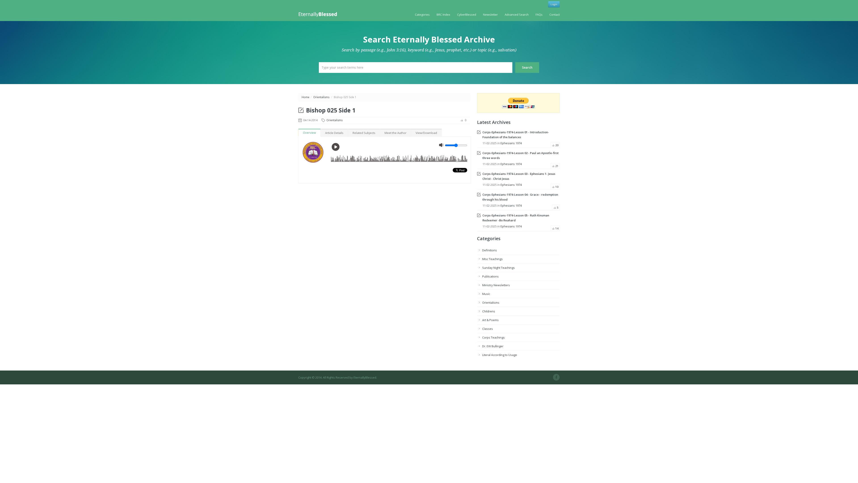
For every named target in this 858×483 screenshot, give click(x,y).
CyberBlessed (466, 15)
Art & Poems (490, 320)
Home (305, 97)
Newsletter (490, 15)
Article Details (334, 133)
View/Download (426, 133)
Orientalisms (321, 97)
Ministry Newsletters (496, 285)
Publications (490, 276)
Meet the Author (395, 133)
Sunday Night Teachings (498, 268)
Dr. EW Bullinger (492, 346)
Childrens (488, 311)
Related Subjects (364, 133)
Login (554, 4)
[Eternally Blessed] (318, 14)
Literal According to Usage (499, 355)
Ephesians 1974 (511, 143)
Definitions (489, 250)
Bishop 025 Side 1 (330, 110)
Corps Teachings (493, 337)
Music (486, 294)
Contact (554, 15)
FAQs (539, 15)
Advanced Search (517, 15)
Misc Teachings (492, 259)
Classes (487, 329)
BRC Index (443, 15)
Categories (422, 15)
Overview (309, 133)
